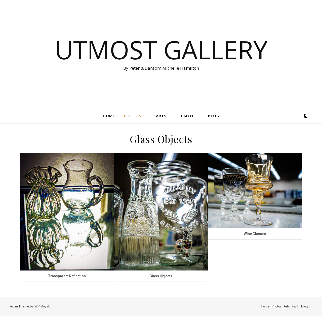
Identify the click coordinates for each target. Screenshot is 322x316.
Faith (187, 115)
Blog (213, 115)
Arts (161, 115)
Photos (132, 115)
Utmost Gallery (161, 49)
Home (109, 115)
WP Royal (41, 306)
